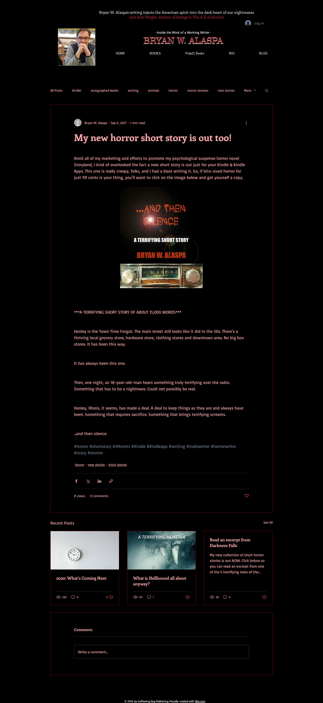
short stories (118, 465)
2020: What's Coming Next (81, 578)
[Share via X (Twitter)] (88, 481)
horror (173, 90)
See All (268, 522)
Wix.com (200, 701)
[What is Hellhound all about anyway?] (161, 550)
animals (153, 90)
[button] (266, 90)
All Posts (56, 90)
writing (133, 90)
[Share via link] (111, 481)
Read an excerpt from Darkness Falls (230, 542)
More (247, 90)
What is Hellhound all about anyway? (159, 581)
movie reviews (197, 90)
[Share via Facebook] (76, 481)
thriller (76, 90)
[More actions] (246, 122)
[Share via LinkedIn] (99, 481)
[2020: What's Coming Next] (85, 550)
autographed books (104, 90)
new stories (226, 90)
